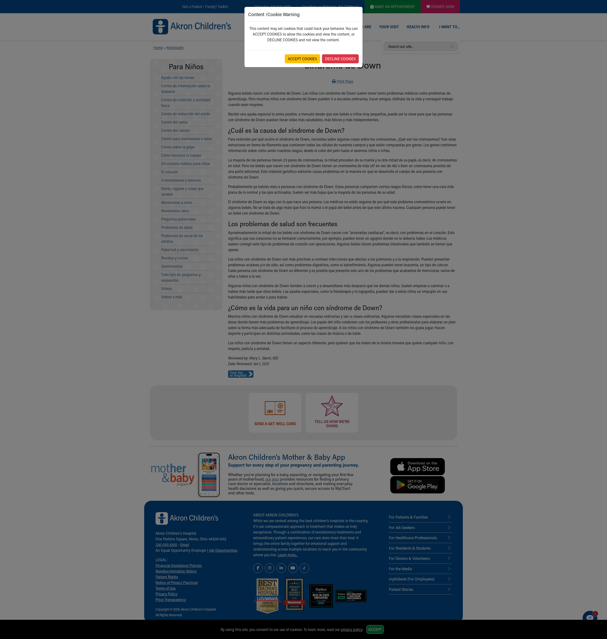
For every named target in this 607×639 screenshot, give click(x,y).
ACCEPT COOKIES (302, 58)
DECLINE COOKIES (340, 58)
